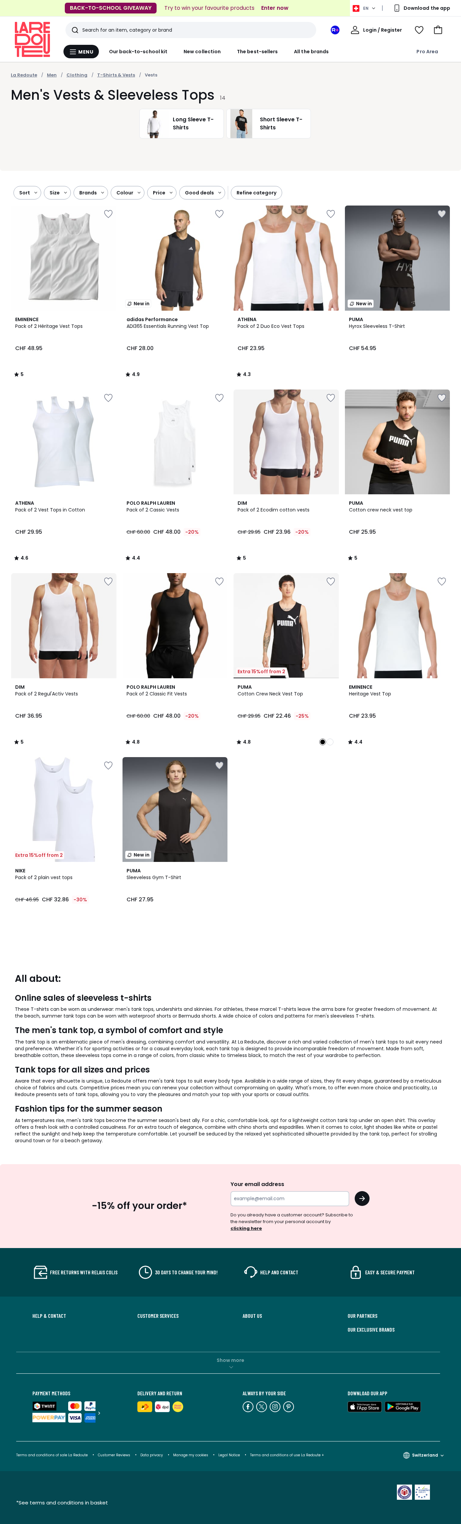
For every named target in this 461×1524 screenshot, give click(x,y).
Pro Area (427, 51)
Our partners (362, 1316)
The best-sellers (257, 51)
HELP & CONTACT (49, 1316)
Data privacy (151, 1455)
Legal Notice (229, 1455)
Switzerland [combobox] (425, 1455)
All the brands (311, 51)
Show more (230, 1360)
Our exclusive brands (371, 1330)
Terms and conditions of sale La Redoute (52, 1455)
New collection (202, 51)
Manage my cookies (190, 1455)
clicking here (246, 1228)
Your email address (257, 1184)
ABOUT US (252, 1316)
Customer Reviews (114, 1455)
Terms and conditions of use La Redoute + (287, 1455)
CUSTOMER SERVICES (158, 1316)
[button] (438, 30)
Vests (151, 75)
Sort (24, 192)
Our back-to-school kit (138, 51)
